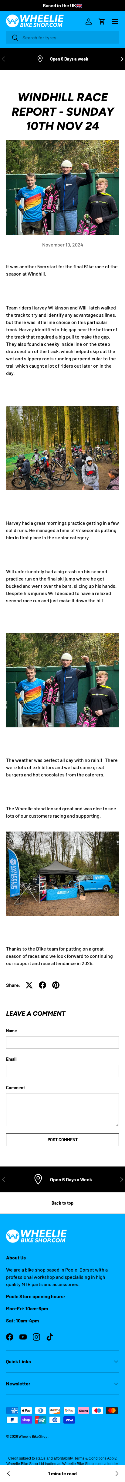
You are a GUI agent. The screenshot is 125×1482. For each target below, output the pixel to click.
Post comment (63, 1139)
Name (11, 1030)
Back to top (62, 1203)
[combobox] (62, 37)
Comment (15, 1087)
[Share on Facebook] (42, 985)
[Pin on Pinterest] (55, 985)
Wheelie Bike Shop (33, 1436)
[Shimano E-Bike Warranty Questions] (8, 1473)
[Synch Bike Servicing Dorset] (116, 1473)
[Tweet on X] (29, 985)
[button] (102, 21)
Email (11, 1059)
